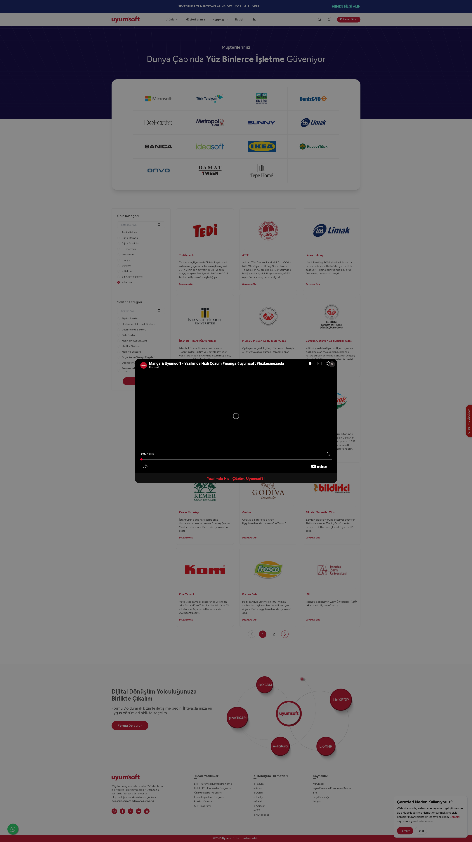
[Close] (332, 364)
